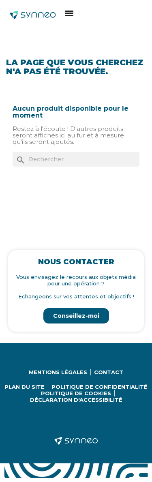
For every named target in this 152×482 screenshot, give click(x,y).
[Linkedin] (49, 419)
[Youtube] (85, 419)
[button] (69, 13)
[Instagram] (67, 419)
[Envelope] (103, 419)
